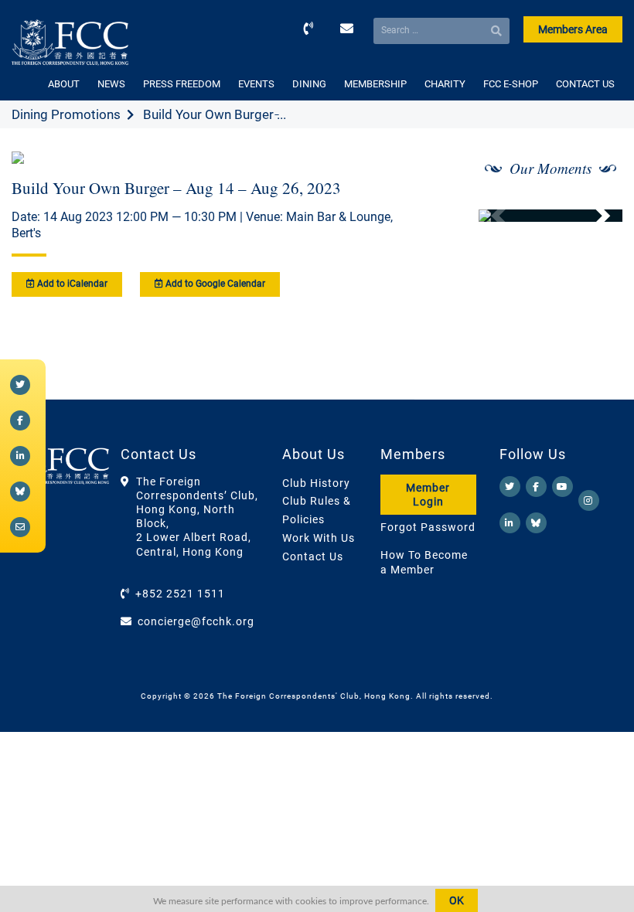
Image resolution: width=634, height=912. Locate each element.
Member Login (428, 495)
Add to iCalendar (71, 283)
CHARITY (444, 84)
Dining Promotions (66, 114)
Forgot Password (428, 527)
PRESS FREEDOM (181, 84)
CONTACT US (585, 84)
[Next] (594, 216)
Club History (316, 483)
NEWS (111, 84)
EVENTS (256, 84)
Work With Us (318, 538)
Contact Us (312, 556)
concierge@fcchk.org (196, 621)
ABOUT (64, 84)
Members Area (573, 29)
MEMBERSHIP (375, 84)
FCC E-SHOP (510, 84)
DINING (309, 84)
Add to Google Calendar (214, 283)
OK (456, 900)
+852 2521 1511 (180, 593)
